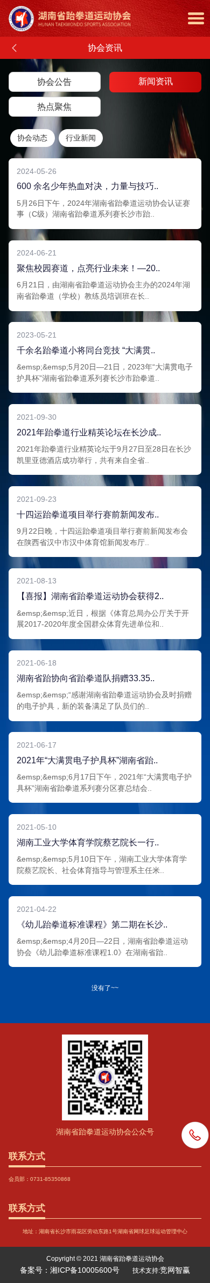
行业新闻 (81, 138)
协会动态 (32, 138)
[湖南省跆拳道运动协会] (109, 9)
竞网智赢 (175, 1270)
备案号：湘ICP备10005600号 (70, 1270)
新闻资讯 (155, 81)
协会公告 (54, 81)
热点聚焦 (54, 106)
